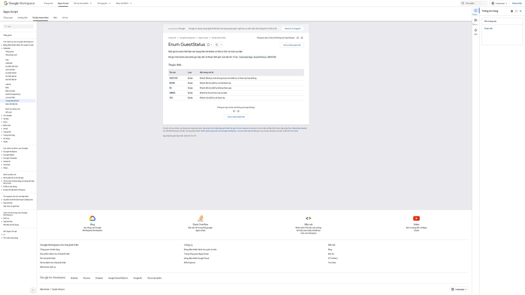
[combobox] (473, 3)
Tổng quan (8, 17)
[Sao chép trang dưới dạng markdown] (217, 44)
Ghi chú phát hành (48, 258)
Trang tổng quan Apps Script (196, 254)
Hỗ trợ (65, 17)
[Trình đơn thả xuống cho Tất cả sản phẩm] (91, 3)
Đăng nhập (517, 3)
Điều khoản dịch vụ (48, 267)
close (520, 11)
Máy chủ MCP (122, 3)
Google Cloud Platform (118, 278)
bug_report (512, 11)
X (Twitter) (332, 258)
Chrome (86, 278)
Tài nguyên (102, 3)
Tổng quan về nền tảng (50, 249)
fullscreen (516, 11)
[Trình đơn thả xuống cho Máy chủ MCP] (131, 3)
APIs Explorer (190, 263)
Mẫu (55, 17)
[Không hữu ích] (302, 38)
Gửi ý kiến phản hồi (292, 45)
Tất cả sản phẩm (81, 3)
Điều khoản (44, 289)
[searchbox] (18, 26)
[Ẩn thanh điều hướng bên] (33, 290)
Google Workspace (187, 38)
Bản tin (331, 254)
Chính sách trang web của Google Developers (219, 131)
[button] (18, 45)
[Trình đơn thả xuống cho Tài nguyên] (110, 3)
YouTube (332, 263)
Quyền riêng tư (58, 289)
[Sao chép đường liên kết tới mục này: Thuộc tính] (184, 65)
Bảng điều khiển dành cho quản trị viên (200, 249)
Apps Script (63, 3)
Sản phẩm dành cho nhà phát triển (55, 254)
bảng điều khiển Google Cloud (196, 258)
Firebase (99, 278)
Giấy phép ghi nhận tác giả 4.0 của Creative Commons (236, 128)
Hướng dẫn (22, 17)
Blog (330, 249)
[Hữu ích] (298, 38)
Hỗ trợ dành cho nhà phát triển (53, 263)
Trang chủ (48, 3)
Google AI (137, 278)
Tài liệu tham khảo (40, 17)
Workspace (27, 3)
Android (74, 278)
